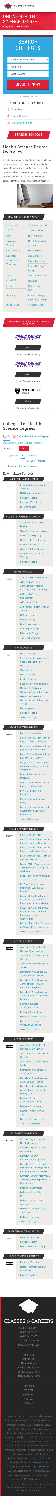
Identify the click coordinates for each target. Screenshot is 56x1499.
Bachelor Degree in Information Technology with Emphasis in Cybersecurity (35, 1179)
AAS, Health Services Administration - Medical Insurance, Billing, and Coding (33, 586)
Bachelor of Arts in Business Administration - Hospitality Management (33, 1090)
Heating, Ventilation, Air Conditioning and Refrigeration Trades (34, 700)
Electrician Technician (30, 1262)
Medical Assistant (28, 1242)
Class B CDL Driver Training (32, 540)
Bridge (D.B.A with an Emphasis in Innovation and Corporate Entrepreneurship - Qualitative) (35, 899)
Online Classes (28, 1336)
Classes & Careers (19, 6)
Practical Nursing (28, 507)
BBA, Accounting (28, 615)
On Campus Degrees (23, 122)
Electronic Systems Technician (34, 684)
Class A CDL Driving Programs (34, 531)
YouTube (28, 1398)
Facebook (29, 1386)
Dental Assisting (28, 653)
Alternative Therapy (37, 225)
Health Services (35, 250)
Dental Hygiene (27, 708)
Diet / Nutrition (35, 235)
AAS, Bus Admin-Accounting (33, 577)
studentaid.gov (43, 1466)
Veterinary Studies (36, 304)
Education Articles (29, 1344)
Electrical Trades (28, 679)
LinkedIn (28, 1403)
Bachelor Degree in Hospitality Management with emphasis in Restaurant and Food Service (34, 1168)
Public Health (12, 304)
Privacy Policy (28, 1363)
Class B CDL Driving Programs (34, 544)
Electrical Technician (29, 1237)
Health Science (23, 26)
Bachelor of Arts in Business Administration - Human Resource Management (33, 984)
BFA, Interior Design (29, 633)
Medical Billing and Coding (32, 1246)
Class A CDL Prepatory (30, 535)
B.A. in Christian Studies (31, 733)
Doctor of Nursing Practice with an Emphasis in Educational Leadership (34, 811)
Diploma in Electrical (29, 1217)
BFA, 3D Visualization (30, 624)
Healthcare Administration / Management (13, 259)
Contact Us (28, 1359)
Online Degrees (20, 116)
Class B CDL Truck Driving (32, 549)
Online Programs (28, 1328)
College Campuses (29, 1340)
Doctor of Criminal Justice (32, 1016)
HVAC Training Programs (32, 493)
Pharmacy (10, 295)
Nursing (10, 285)
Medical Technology (37, 275)
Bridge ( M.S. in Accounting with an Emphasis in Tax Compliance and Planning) (35, 766)
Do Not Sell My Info (29, 1371)
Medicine (32, 280)
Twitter (28, 1390)
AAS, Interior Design (29, 602)
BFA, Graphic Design (29, 629)
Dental (9, 235)
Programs (8, 26)
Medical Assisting (36, 260)
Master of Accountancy (31, 1012)
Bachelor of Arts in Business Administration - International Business (34, 996)
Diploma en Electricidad (31, 1188)
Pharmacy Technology (30, 502)
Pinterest (28, 1394)
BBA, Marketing (27, 619)
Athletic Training (36, 230)
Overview (17, 109)
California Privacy (28, 1367)
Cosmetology (26, 670)
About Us (29, 1355)
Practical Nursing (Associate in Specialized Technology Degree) (34, 662)
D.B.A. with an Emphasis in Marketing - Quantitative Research (32, 888)
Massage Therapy (36, 255)
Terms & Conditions (29, 1376)
